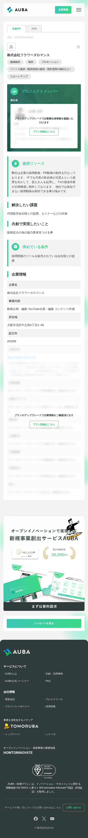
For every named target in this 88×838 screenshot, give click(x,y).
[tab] (16, 28)
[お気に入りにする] (78, 46)
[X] (44, 818)
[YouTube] (52, 818)
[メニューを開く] (76, 10)
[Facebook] (35, 818)
